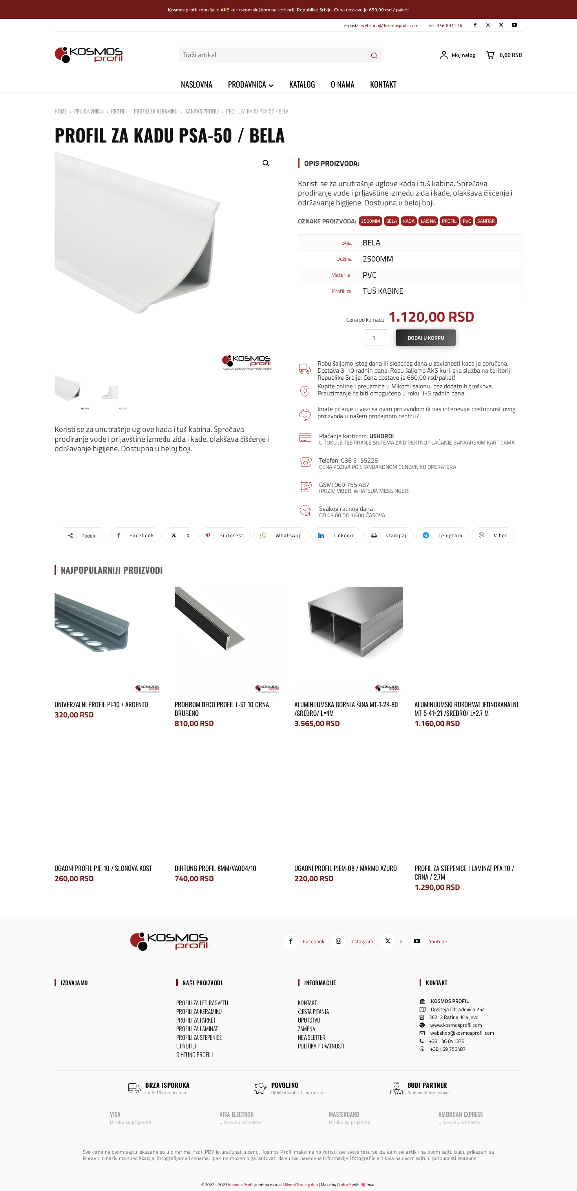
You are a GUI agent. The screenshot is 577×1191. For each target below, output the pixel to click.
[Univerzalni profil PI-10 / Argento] (109, 641)
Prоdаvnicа (89, 111)
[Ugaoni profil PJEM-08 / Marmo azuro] (348, 804)
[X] (501, 25)
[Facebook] (474, 25)
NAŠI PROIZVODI (202, 982)
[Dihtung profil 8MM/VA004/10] (229, 804)
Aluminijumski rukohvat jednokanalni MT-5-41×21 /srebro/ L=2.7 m (466, 708)
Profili (118, 111)
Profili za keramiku (156, 111)
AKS (225, 9)
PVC (467, 221)
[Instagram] (488, 25)
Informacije (320, 982)
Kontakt (436, 982)
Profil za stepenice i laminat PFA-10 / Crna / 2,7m (464, 872)
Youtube (438, 941)
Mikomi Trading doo (300, 1185)
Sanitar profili (202, 111)
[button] (266, 163)
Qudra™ (344, 1185)
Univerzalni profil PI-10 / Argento (101, 704)
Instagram (362, 941)
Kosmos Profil (241, 1185)
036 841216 (449, 25)
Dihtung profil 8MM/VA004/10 (215, 868)
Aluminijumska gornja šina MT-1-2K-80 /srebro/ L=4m (346, 708)
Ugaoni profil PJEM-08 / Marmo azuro (345, 868)
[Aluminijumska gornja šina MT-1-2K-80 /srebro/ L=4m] (348, 641)
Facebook (313, 941)
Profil (449, 221)
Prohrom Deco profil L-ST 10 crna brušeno (222, 708)
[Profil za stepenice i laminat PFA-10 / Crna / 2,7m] (468, 804)
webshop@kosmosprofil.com (389, 25)
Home (61, 111)
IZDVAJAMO (74, 982)
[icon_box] (410, 369)
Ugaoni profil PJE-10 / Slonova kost (103, 868)
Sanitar (486, 221)
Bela (391, 221)
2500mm (370, 221)
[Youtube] (514, 25)
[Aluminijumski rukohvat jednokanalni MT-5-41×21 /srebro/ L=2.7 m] (468, 641)
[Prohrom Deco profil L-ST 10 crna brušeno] (229, 641)
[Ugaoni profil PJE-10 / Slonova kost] (109, 804)
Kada (408, 221)
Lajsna (428, 221)
